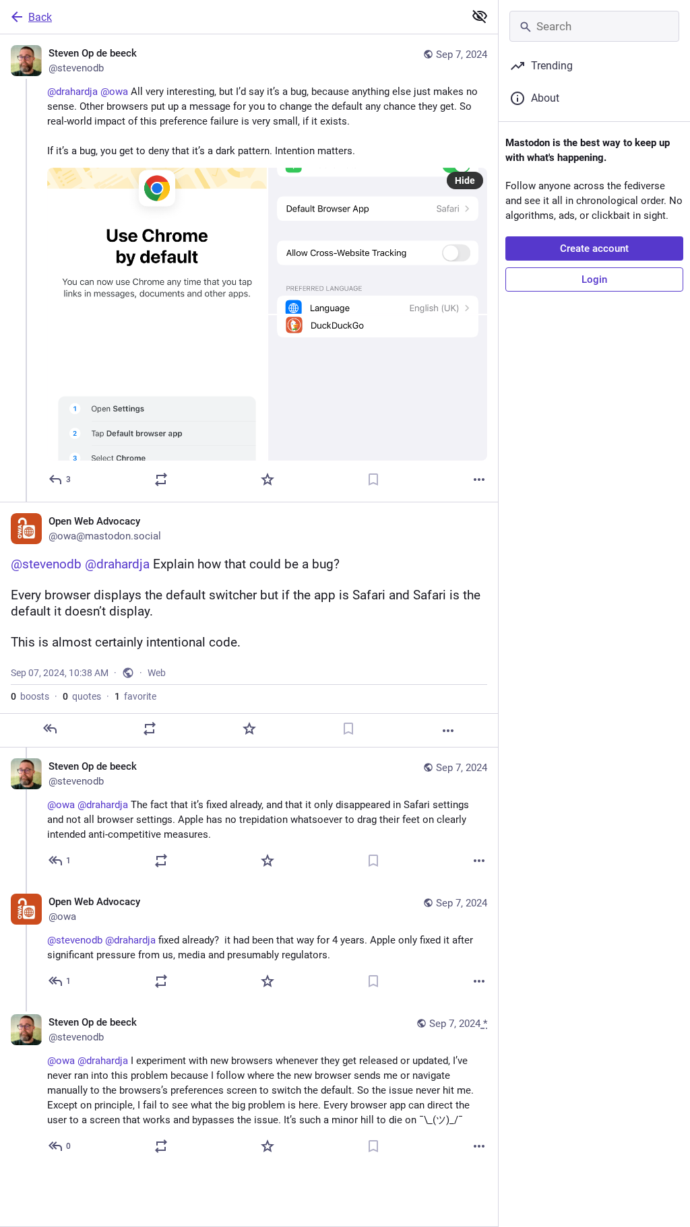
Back (40, 17)
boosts (30, 696)
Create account (594, 248)
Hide (465, 180)
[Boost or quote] (161, 479)
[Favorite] (267, 479)
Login (594, 279)
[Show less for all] (480, 16)
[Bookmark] (373, 479)
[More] (479, 479)
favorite (135, 696)
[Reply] (50, 729)
